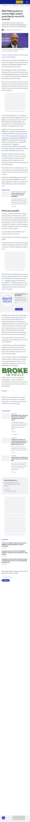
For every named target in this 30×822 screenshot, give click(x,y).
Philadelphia (15, 5)
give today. (17, 403)
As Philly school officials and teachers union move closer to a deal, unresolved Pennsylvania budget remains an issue (19, 442)
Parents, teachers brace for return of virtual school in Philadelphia (18, 195)
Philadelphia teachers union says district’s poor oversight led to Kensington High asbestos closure (19, 417)
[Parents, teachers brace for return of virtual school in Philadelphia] (6, 194)
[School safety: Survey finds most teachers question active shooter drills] (6, 458)
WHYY (5, 2)
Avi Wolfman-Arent (9, 29)
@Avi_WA (7, 489)
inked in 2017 (18, 317)
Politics (22, 5)
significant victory (10, 280)
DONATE (20, 2)
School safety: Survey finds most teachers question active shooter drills (19, 459)
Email (13, 390)
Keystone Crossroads (16, 191)
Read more (6, 486)
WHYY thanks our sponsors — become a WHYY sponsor (15, 111)
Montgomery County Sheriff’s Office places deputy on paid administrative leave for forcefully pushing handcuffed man (14, 560)
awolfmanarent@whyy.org (10, 491)
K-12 (10, 5)
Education (5, 5)
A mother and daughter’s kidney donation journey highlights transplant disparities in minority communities (14, 544)
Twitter (10, 390)
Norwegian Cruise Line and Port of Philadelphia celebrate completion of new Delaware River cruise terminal (15, 552)
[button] (3, 817)
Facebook (8, 390)
